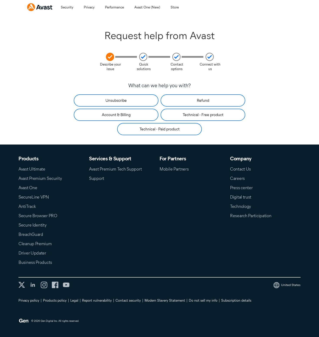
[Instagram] (44, 285)
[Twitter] (21, 285)
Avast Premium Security (40, 178)
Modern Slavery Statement (165, 300)
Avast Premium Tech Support (115, 169)
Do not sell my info (203, 300)
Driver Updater (32, 253)
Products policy (55, 300)
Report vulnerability (97, 300)
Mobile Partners (174, 169)
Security (67, 7)
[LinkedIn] (32, 284)
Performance (114, 7)
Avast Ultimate (31, 169)
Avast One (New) (147, 7)
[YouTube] (66, 285)
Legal (74, 300)
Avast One (27, 187)
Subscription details (236, 300)
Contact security (128, 300)
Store (175, 7)
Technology (240, 206)
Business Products (35, 262)
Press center (241, 187)
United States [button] (291, 285)
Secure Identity (32, 225)
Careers (237, 178)
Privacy (89, 7)
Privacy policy (28, 300)
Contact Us (240, 169)
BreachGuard (30, 234)
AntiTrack (27, 206)
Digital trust (240, 197)
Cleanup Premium (35, 243)
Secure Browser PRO (37, 215)
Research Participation (250, 215)
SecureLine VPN (33, 197)
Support (96, 178)
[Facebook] (55, 285)
